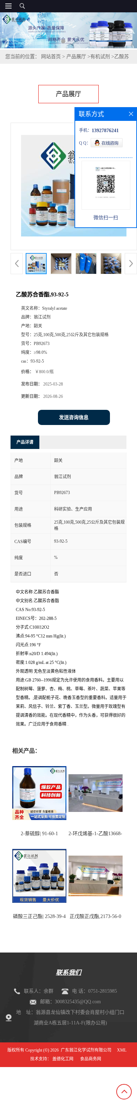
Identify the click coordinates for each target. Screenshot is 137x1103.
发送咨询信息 (74, 417)
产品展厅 (76, 56)
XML (121, 1050)
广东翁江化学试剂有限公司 (86, 1050)
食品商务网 (90, 1058)
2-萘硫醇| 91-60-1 (39, 833)
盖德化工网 (62, 1058)
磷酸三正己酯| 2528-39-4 (39, 916)
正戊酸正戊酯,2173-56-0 (95, 916)
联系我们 (68, 972)
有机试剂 (100, 56)
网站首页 (51, 56)
